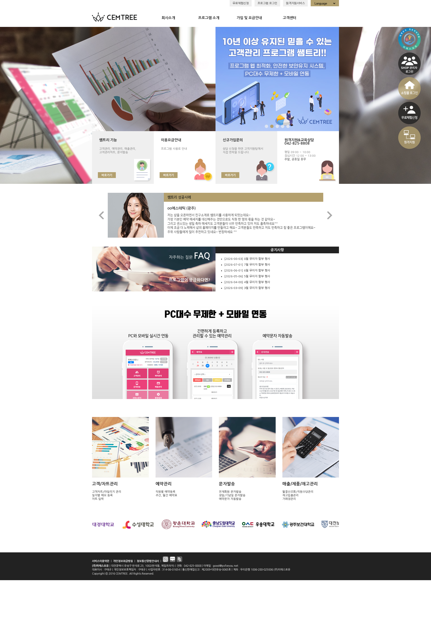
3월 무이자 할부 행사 (257, 287)
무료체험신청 (241, 3)
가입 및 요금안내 (249, 18)
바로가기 (106, 175)
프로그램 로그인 (267, 3)
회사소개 (168, 18)
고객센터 (289, 18)
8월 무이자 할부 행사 (257, 258)
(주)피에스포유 (100, 565)
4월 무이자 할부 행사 (257, 282)
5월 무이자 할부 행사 (257, 276)
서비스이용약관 (100, 561)
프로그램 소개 (208, 18)
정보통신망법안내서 (148, 561)
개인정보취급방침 (123, 561)
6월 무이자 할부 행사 (257, 270)
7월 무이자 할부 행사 (257, 264)
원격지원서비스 (295, 3)
